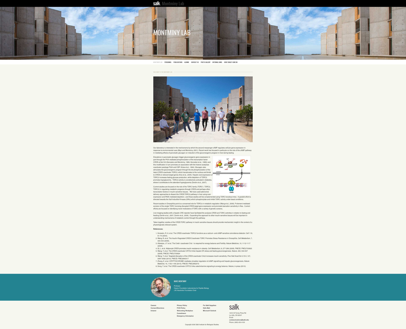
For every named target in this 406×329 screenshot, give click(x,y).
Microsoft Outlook (209, 311)
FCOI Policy (181, 308)
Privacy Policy (182, 305)
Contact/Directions (157, 308)
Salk (234, 307)
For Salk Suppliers (209, 305)
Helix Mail (206, 308)
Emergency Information (185, 316)
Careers (153, 305)
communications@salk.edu (239, 320)
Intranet (153, 311)
